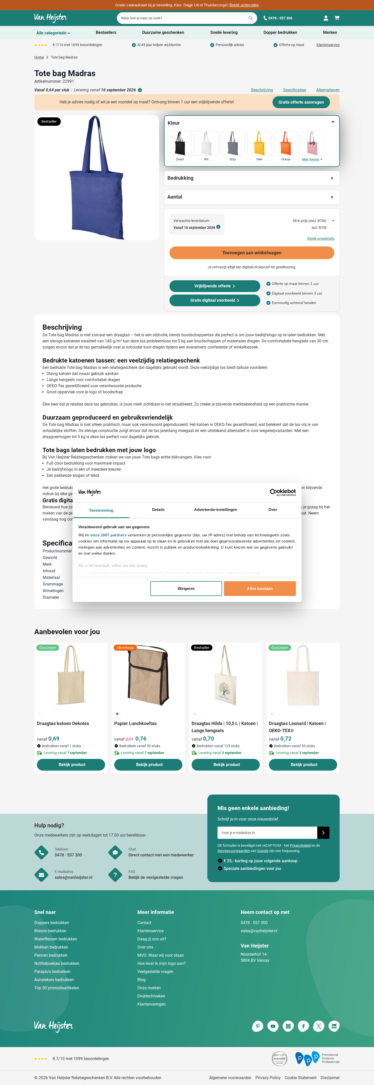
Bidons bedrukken (50, 930)
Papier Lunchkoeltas (135, 723)
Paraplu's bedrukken (52, 971)
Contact (144, 922)
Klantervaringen (151, 1004)
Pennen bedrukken (50, 955)
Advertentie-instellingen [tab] (215, 509)
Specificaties (294, 90)
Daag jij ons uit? (151, 939)
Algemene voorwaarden (230, 1077)
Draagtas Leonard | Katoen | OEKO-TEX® (297, 727)
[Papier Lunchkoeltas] (148, 675)
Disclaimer (330, 1077)
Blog (141, 979)
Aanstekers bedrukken (54, 979)
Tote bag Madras (64, 57)
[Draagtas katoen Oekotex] (71, 675)
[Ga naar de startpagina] (50, 18)
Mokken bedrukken (51, 947)
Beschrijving (262, 90)
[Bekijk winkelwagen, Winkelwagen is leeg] (337, 18)
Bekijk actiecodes (244, 5)
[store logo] (109, 1027)
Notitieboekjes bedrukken (56, 963)
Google (262, 851)
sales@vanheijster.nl (259, 930)
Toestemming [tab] (101, 510)
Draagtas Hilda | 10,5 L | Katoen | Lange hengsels (225, 727)
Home (39, 57)
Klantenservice (328, 45)
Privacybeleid (300, 845)
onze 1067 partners (108, 535)
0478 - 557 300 (280, 18)
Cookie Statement (301, 1077)
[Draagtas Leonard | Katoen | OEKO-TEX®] (303, 675)
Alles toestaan (259, 588)
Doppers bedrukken (51, 922)
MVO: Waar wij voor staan (160, 955)
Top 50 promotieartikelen (56, 987)
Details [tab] (158, 509)
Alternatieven (328, 90)
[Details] (139, 90)
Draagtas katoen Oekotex (63, 723)
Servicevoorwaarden (234, 851)
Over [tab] (272, 509)
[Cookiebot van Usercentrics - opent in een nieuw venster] (273, 492)
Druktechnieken (151, 996)
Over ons (145, 947)
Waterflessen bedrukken (55, 939)
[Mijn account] (325, 18)
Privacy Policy (268, 1077)
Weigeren (186, 588)
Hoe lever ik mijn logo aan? (161, 963)
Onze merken (149, 987)
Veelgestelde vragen (155, 971)
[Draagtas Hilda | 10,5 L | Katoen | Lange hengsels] (225, 675)
